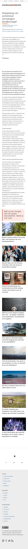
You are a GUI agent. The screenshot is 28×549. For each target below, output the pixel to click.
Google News (19, 29)
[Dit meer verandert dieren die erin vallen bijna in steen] (14, 377)
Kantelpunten (7, 518)
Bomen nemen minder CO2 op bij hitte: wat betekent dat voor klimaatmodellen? (13, 239)
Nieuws (6, 493)
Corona (6, 521)
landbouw (10, 26)
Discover (4, 31)
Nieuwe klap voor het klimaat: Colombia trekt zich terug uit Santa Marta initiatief (12, 265)
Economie (6, 509)
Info (5, 500)
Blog (5, 483)
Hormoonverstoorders (9, 516)
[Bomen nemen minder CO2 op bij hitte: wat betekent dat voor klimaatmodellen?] (14, 229)
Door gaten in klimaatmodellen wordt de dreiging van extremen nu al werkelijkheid (13, 340)
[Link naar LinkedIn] (14, 463)
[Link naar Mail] (22, 463)
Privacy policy (7, 481)
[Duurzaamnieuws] (11, 5)
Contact (21, 1)
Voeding (6, 514)
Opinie (5, 497)
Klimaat (6, 511)
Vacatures (16, 1)
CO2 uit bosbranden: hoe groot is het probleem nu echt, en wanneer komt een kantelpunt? (13, 363)
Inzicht (5, 495)
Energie (6, 507)
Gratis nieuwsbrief (8, 476)
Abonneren (6, 478)
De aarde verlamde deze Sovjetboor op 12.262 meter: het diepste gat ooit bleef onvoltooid (13, 411)
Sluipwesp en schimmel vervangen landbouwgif (10, 17)
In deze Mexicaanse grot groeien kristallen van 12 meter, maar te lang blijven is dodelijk (13, 434)
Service (5, 1)
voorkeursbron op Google (16, 31)
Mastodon (6, 485)
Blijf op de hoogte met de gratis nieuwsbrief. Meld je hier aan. (13, 214)
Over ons (11, 1)
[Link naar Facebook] (6, 463)
